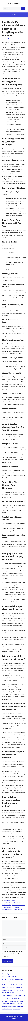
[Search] (23, 8)
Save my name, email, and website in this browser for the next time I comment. (14, 954)
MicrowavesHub (14, 4)
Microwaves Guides (9, 900)
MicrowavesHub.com (13, 1016)
